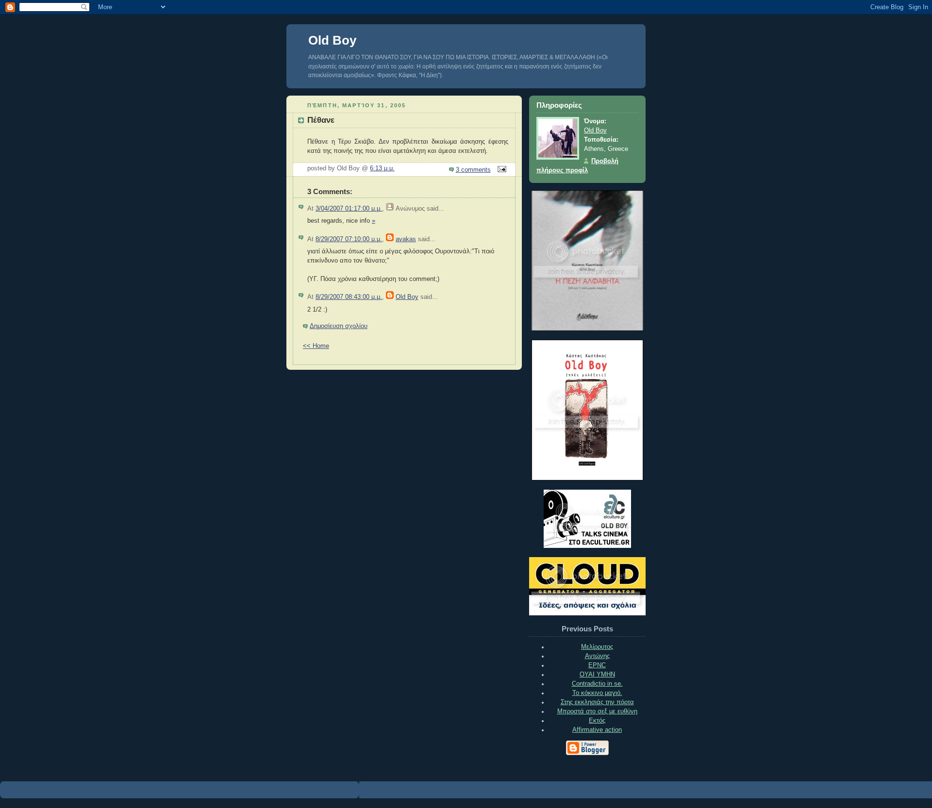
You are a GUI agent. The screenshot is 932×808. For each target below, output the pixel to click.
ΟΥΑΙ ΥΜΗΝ (597, 674)
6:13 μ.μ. (382, 168)
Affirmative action (597, 729)
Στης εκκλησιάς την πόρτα (597, 702)
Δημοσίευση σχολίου (338, 326)
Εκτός (597, 720)
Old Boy (332, 40)
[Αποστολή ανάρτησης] (500, 169)
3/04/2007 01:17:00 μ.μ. (349, 208)
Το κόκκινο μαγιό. (597, 693)
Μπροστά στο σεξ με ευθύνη (597, 711)
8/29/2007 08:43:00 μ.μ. (349, 297)
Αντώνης (597, 656)
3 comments (473, 169)
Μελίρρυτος (597, 646)
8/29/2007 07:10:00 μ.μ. (349, 239)
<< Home (316, 346)
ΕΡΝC (597, 665)
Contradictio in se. (597, 683)
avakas (406, 239)
